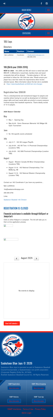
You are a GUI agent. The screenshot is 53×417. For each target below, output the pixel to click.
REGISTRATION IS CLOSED (16, 208)
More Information (14, 388)
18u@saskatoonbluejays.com (35, 55)
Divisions (26, 33)
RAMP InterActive (14, 409)
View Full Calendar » (11, 323)
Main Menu (26, 10)
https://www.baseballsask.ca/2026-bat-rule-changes (24, 84)
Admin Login (26, 413)
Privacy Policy (40, 409)
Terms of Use (28, 409)
